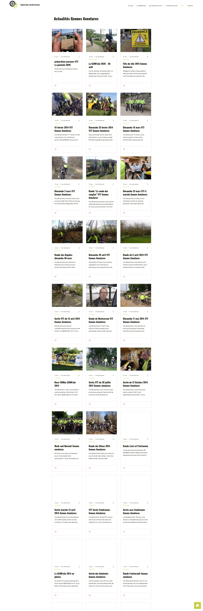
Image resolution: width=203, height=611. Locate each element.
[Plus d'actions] (79, 56)
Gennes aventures (30, 5)
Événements (93, 59)
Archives (126, 59)
